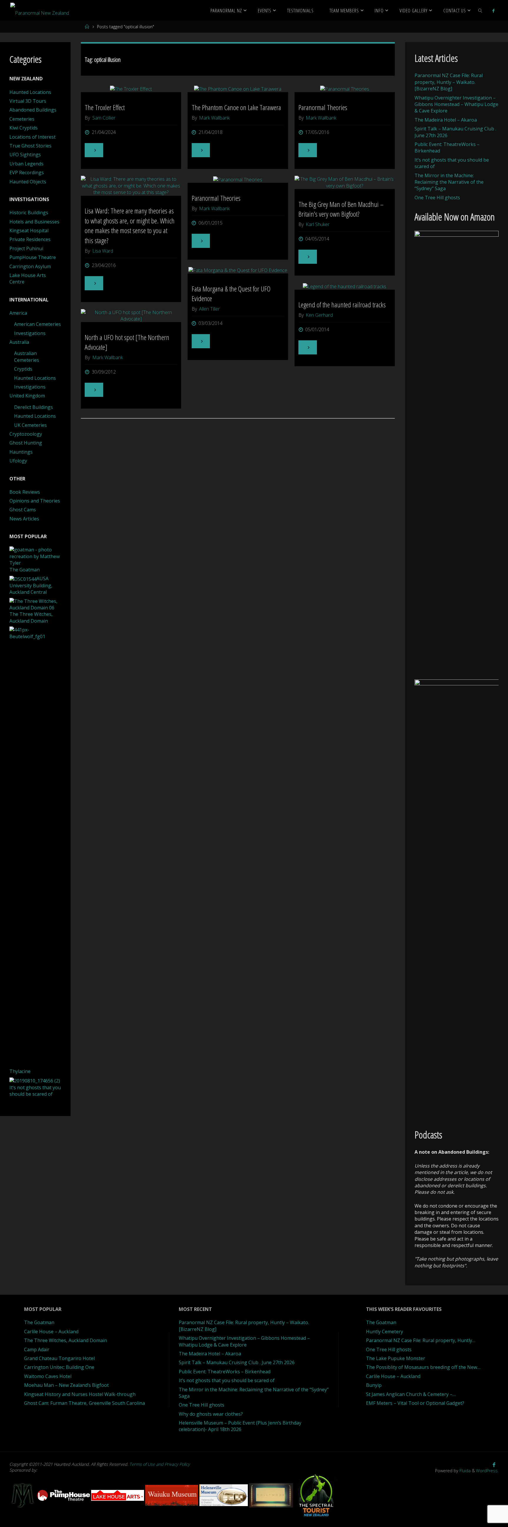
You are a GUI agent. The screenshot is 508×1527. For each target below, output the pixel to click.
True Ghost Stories (30, 145)
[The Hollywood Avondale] (271, 1495)
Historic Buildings (28, 212)
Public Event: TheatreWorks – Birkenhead (224, 1371)
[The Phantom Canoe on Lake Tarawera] (238, 88)
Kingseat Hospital (29, 230)
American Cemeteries (37, 324)
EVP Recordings (26, 172)
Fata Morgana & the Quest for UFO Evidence (231, 294)
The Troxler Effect (105, 107)
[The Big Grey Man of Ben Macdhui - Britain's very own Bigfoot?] (345, 182)
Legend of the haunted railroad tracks (342, 304)
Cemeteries (21, 119)
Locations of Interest (32, 137)
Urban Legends (26, 163)
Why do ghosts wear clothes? (211, 1414)
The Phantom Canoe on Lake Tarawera (236, 107)
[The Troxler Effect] (131, 88)
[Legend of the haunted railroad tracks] (345, 286)
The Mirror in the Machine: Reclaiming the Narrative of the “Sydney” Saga (449, 182)
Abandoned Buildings (32, 110)
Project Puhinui (26, 248)
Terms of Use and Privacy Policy (159, 1464)
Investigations (30, 333)
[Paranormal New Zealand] (39, 10)
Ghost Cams (22, 509)
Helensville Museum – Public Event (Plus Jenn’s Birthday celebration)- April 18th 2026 (240, 1426)
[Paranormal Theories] (345, 88)
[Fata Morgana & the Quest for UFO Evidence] (238, 270)
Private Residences (30, 239)
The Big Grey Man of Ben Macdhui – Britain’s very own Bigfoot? (341, 209)
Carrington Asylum (30, 266)
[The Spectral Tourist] (316, 1495)
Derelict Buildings (33, 407)
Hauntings (21, 452)
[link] (480, 10)
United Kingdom (27, 395)
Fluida (464, 1470)
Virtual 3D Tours (27, 101)
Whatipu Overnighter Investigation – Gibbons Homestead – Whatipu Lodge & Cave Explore (456, 104)
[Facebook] (493, 10)
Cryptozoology (25, 434)
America (18, 313)
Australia (19, 342)
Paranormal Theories (322, 107)
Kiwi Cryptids (23, 128)
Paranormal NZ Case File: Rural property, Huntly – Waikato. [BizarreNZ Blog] (449, 82)
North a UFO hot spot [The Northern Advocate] (127, 342)
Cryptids (23, 369)
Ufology (18, 460)
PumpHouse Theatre (32, 257)
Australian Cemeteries (26, 356)
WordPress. (487, 1470)
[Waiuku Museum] (172, 1495)
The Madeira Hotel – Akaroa (446, 120)
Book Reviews (24, 492)
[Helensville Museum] (224, 1495)
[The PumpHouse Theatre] (64, 1495)
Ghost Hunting (25, 443)
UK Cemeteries (30, 425)
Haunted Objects (27, 181)
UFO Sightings (25, 154)
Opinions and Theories (34, 501)
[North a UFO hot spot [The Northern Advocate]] (131, 315)
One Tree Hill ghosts (437, 197)
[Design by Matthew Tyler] (23, 1495)
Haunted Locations (30, 92)
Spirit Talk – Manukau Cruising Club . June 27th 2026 (237, 1362)
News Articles (24, 518)
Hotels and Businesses (34, 221)
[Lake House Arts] (118, 1495)
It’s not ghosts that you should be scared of (227, 1380)
